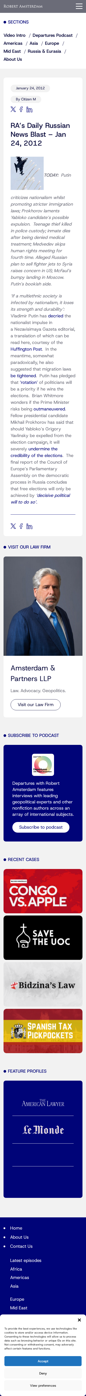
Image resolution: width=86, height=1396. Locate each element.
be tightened (23, 376)
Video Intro (15, 35)
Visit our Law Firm (36, 705)
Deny (43, 1373)
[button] (79, 1320)
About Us (13, 59)
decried (55, 316)
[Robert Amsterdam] (23, 6)
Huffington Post (26, 349)
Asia (34, 43)
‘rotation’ (29, 382)
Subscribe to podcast (41, 827)
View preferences (43, 1385)
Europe (52, 43)
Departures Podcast (53, 35)
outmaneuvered (49, 409)
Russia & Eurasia (44, 51)
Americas (13, 43)
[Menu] (79, 6)
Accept (43, 1361)
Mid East (12, 51)
